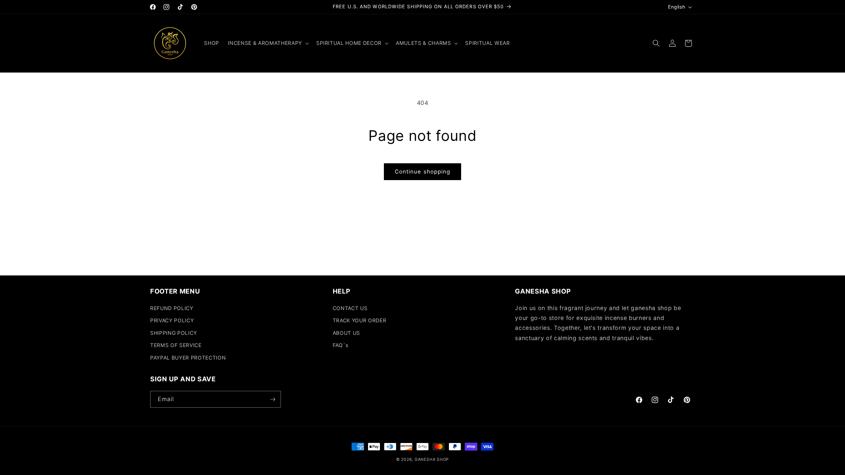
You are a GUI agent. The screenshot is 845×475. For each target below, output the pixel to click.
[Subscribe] (273, 399)
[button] (267, 43)
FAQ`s (341, 345)
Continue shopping (423, 171)
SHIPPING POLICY (173, 333)
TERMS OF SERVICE (176, 345)
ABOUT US (346, 333)
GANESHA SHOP (432, 459)
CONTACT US (350, 308)
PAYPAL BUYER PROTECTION (188, 358)
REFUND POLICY (171, 308)
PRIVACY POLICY (172, 320)
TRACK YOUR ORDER (360, 320)
